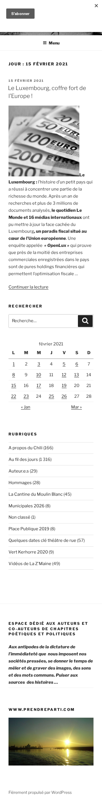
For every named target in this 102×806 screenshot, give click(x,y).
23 (26, 396)
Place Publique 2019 (28, 528)
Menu (54, 42)
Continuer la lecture (28, 287)
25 (51, 396)
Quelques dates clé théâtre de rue (42, 540)
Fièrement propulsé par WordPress (40, 792)
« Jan (25, 407)
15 (13, 385)
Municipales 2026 (26, 505)
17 (39, 385)
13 (76, 374)
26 (64, 396)
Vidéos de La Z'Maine (29, 563)
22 (13, 396)
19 (64, 385)
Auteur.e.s (18, 471)
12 (64, 374)
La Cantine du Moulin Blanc (35, 494)
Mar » (76, 407)
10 (38, 374)
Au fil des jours (23, 459)
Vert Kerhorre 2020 (28, 552)
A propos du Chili (25, 447)
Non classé (19, 517)
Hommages (20, 482)
